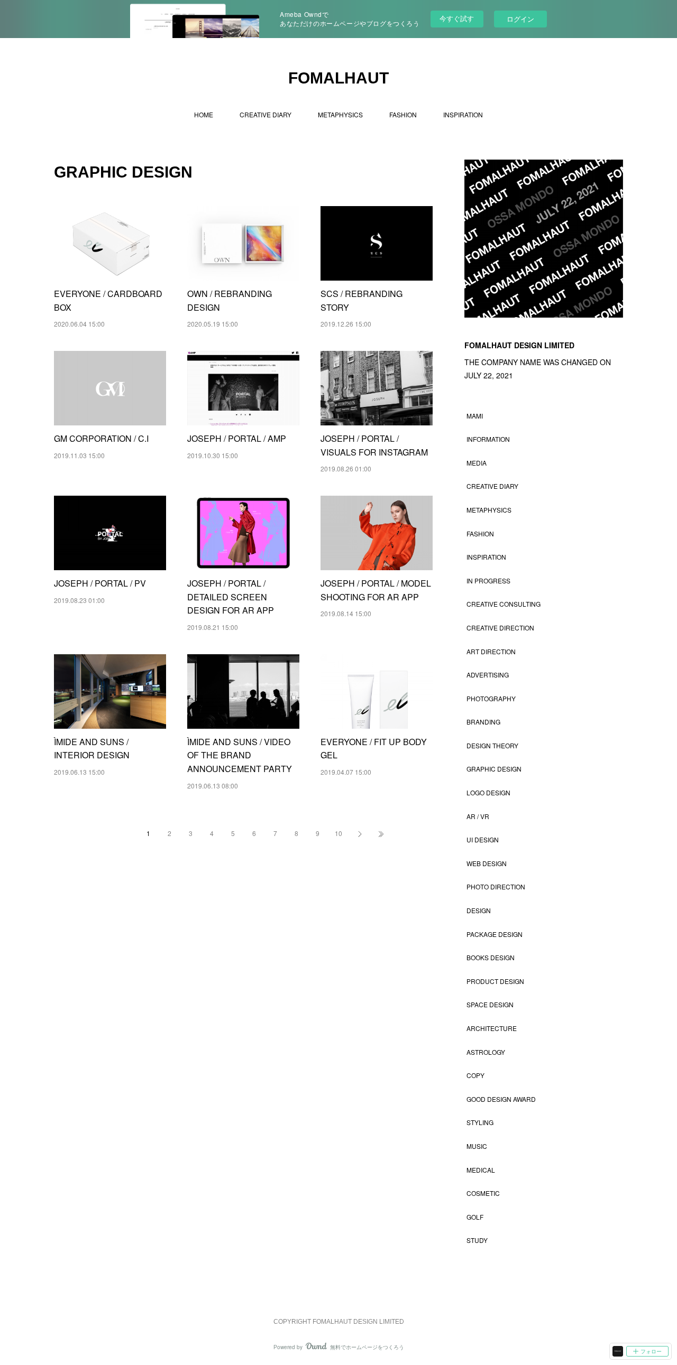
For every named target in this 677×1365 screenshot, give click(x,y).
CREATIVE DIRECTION (500, 627)
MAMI (474, 415)
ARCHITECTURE (491, 1028)
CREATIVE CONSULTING (503, 603)
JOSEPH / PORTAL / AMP (236, 438)
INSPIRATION (463, 114)
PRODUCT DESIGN (495, 981)
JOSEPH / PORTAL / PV (100, 583)
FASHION (403, 114)
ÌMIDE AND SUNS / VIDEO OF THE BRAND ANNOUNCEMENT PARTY (239, 755)
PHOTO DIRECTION (495, 886)
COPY (475, 1075)
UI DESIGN (482, 839)
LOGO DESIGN (488, 792)
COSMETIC (483, 1192)
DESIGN (478, 910)
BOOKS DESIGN (490, 957)
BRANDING (483, 721)
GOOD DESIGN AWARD (501, 1098)
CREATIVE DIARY (265, 114)
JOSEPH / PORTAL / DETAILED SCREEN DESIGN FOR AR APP (230, 596)
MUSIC (476, 1145)
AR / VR (477, 816)
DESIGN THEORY (492, 745)
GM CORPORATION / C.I (101, 438)
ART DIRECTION (491, 651)
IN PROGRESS (488, 580)
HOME (203, 114)
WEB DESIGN (486, 863)
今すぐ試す (457, 18)
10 (338, 833)
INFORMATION (488, 438)
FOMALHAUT (338, 78)
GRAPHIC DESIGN (494, 768)
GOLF (474, 1216)
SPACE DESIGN (490, 1004)
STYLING (479, 1122)
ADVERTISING (487, 674)
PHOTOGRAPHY (491, 698)
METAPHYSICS (340, 114)
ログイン (520, 19)
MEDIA (476, 462)
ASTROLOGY (485, 1051)
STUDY (477, 1240)
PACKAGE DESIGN (494, 934)
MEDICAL (480, 1169)
